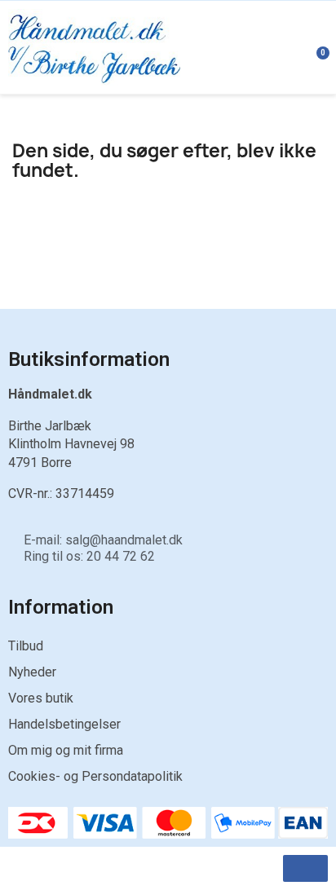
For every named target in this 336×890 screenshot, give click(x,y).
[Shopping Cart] (314, 47)
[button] (305, 868)
